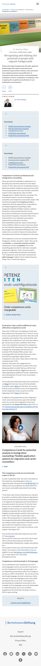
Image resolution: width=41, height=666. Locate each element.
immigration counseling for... (10, 11)
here (11, 536)
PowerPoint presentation (17, 133)
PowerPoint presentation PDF (18, 136)
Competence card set (15, 163)
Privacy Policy (20, 640)
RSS (20, 645)
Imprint (20, 632)
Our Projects (5, 9)
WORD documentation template (19, 126)
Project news (29, 9)
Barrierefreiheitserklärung (20, 636)
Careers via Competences (17, 9)
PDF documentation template (18, 129)
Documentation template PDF (18, 160)
